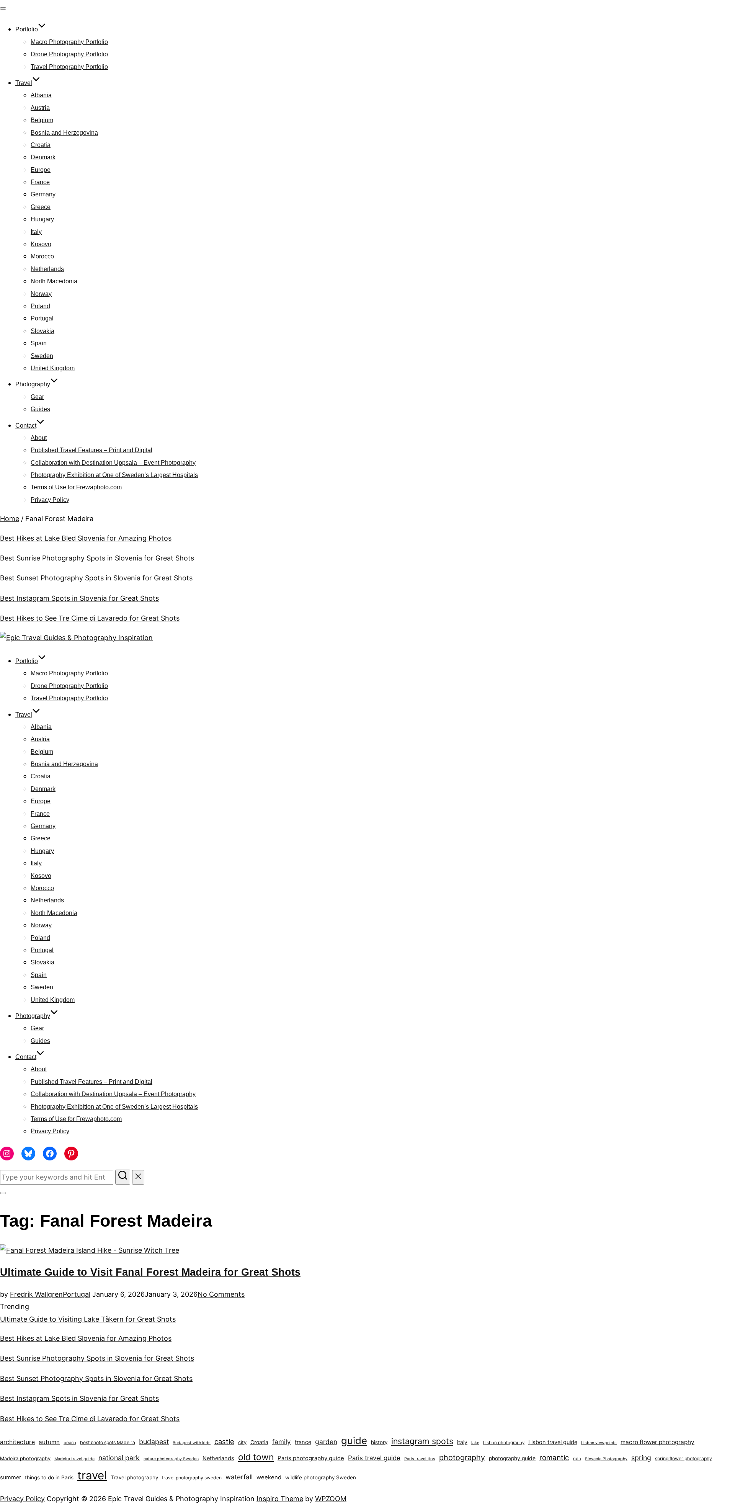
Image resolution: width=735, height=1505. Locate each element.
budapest (154, 1442)
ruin (577, 1458)
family (281, 1442)
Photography (32, 384)
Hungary (42, 219)
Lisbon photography (503, 1442)
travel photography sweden (192, 1477)
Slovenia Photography (606, 1458)
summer (10, 1477)
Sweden (42, 356)
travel (92, 1475)
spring (641, 1458)
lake (475, 1442)
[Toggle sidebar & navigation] (3, 1193)
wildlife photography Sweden (320, 1477)
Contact (25, 425)
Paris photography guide (311, 1458)
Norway (41, 294)
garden (326, 1442)
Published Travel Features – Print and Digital (91, 450)
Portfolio (26, 29)
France (40, 182)
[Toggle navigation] (3, 8)
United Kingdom (53, 368)
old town (256, 1457)
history (379, 1442)
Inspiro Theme (279, 1499)
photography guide (512, 1458)
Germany (43, 194)
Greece (41, 207)
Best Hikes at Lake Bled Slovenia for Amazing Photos (86, 538)
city (242, 1442)
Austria (40, 108)
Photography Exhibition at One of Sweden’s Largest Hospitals (114, 475)
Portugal (42, 318)
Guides (40, 409)
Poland (40, 306)
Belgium (42, 120)
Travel (23, 83)
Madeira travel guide (74, 1458)
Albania (41, 95)
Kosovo (41, 244)
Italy (36, 232)
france (303, 1442)
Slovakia (42, 331)
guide (354, 1440)
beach (70, 1442)
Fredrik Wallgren (36, 1294)
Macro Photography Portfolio (69, 42)
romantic (554, 1457)
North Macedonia (54, 281)
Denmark (43, 157)
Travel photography (134, 1477)
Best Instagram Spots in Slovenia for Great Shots (79, 598)
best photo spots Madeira (107, 1442)
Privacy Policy (50, 500)
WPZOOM (330, 1499)
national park (119, 1458)
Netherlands (47, 269)
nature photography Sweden (171, 1458)
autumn (49, 1442)
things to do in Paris (49, 1477)
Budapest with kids (192, 1442)
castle (224, 1441)
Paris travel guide (374, 1458)
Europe (41, 170)
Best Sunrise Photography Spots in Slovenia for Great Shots (97, 558)
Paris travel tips (419, 1458)
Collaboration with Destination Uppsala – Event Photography (113, 462)
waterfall (239, 1477)
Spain (39, 343)
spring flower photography (683, 1458)
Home (9, 519)
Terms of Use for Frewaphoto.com (76, 487)
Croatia (41, 145)
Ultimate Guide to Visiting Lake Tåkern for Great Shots (88, 1319)
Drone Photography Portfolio (69, 54)
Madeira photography (25, 1458)
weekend (268, 1477)
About (39, 438)
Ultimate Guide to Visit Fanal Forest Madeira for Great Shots (150, 1272)
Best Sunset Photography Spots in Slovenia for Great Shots (96, 578)
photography (462, 1457)
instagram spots (422, 1441)
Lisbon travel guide (552, 1442)
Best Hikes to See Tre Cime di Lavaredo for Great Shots (90, 618)
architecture (17, 1442)
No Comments (221, 1294)
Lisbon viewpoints (599, 1442)
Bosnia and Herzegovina (64, 132)
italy (462, 1442)
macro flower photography (657, 1442)
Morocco (42, 256)
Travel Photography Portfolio (69, 67)
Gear (37, 397)
